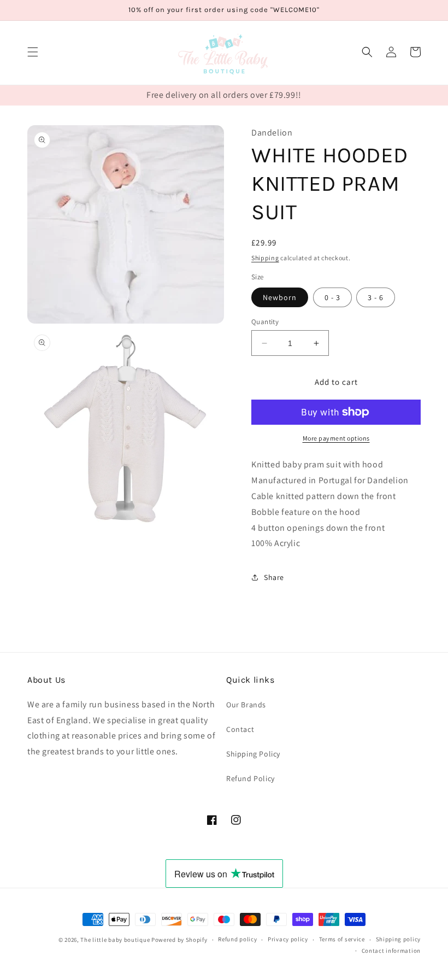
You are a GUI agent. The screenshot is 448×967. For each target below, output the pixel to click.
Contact (240, 729)
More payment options (336, 438)
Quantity (265, 321)
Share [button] (274, 577)
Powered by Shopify (179, 939)
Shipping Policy (253, 754)
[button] (33, 52)
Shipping (265, 258)
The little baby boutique (115, 939)
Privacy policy (288, 939)
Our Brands (246, 705)
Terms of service (342, 939)
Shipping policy (398, 939)
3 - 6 (376, 297)
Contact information (391, 950)
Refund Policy (250, 778)
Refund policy (237, 939)
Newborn (280, 297)
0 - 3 (332, 297)
